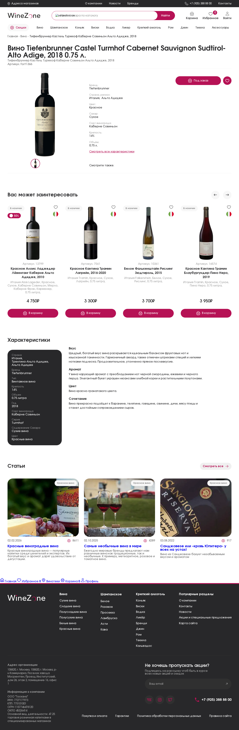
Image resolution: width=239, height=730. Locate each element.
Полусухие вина (71, 617)
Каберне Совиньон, (32, 285)
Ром (139, 634)
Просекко (108, 612)
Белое (105, 601)
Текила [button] (200, 27)
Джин (140, 629)
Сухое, (12, 285)
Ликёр (140, 617)
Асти (104, 623)
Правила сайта (220, 716)
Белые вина (67, 623)
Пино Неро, (198, 285)
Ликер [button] (126, 27)
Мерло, (53, 285)
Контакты (185, 606)
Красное (95, 107)
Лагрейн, (82, 281)
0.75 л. (93, 145)
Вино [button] (40, 27)
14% (92, 135)
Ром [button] (170, 27)
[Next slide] (227, 195)
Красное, (48, 282)
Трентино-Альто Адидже (30, 361)
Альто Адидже (112, 98)
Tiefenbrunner (99, 88)
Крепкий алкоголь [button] (149, 27)
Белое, (157, 278)
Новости (115, 3)
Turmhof (18, 422)
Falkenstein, (143, 278)
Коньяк (141, 600)
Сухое (93, 117)
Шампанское (111, 594)
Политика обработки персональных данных (169, 716)
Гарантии (122, 716)
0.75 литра (19, 398)
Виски (140, 606)
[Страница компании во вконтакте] (149, 699)
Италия (15, 282)
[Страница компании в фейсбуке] (159, 699)
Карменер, (44, 289)
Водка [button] (110, 27)
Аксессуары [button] (220, 27)
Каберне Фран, (25, 289)
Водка (140, 612)
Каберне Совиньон (103, 126)
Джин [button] (184, 27)
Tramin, (84, 278)
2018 (15, 406)
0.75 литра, (33, 292)
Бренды (132, 3)
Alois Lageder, (31, 282)
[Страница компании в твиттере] (170, 699)
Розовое (107, 606)
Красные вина (22, 439)
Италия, (94, 98)
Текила (141, 640)
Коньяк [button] (79, 27)
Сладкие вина (69, 606)
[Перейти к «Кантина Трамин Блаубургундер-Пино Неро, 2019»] (206, 234)
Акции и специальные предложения (205, 617)
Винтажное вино (24, 381)
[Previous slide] (215, 195)
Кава (104, 629)
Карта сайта (188, 623)
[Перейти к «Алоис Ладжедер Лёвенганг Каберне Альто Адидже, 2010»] (33, 234)
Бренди (141, 623)
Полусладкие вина (73, 612)
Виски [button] (95, 27)
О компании (93, 3)
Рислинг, (140, 281)
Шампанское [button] (59, 27)
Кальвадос (144, 645)
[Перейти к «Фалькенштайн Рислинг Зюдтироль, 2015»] (148, 234)
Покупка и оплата (94, 716)
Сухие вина (20, 431)
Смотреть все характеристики (111, 151)
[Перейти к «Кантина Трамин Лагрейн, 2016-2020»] (90, 234)
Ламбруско (109, 618)
